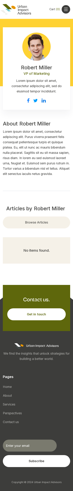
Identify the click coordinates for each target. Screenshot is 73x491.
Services (9, 404)
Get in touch (36, 314)
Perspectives (12, 413)
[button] (54, 9)
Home (7, 387)
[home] (18, 9)
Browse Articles (36, 222)
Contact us (11, 422)
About (7, 395)
